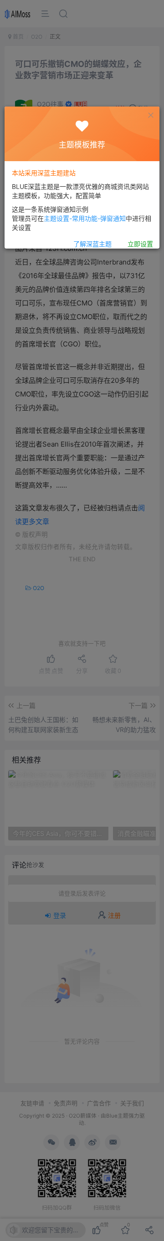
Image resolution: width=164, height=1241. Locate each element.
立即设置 (140, 244)
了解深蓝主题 (92, 244)
